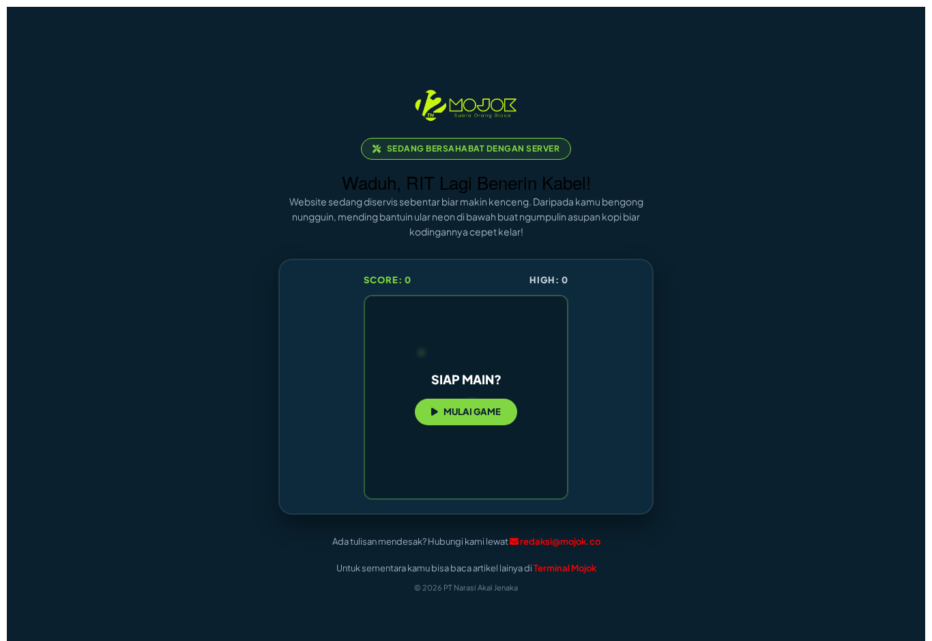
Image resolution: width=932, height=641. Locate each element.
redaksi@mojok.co (560, 541)
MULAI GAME (472, 410)
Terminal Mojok (565, 567)
